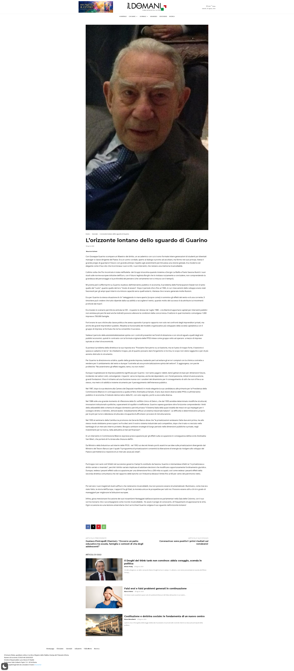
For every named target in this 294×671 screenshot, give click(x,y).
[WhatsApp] (104, 527)
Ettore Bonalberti (130, 619)
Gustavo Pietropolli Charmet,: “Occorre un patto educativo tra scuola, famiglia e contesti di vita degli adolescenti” (114, 544)
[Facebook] (88, 527)
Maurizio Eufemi (91, 251)
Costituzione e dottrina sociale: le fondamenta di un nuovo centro (164, 616)
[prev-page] (87, 639)
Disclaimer (38, 665)
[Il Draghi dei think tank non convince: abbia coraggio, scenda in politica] (104, 569)
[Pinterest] (98, 527)
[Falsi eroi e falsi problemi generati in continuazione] (104, 597)
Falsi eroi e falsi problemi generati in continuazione (155, 588)
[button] (4, 666)
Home (88, 234)
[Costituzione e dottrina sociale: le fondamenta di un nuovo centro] (104, 625)
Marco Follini (128, 591)
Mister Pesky (128, 566)
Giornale (95, 234)
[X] (93, 527)
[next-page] (90, 639)
